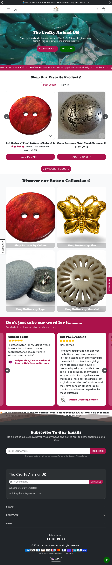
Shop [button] (9, 506)
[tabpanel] (56, 131)
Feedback (2, 247)
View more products (56, 169)
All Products (47, 48)
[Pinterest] (58, 539)
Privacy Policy (81, 456)
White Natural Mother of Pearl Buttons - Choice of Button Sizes (81, 143)
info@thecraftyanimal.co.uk (26, 493)
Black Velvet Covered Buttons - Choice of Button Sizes (30, 143)
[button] (8, 9)
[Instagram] (53, 539)
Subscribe (98, 451)
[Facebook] (48, 539)
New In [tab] (65, 84)
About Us (67, 48)
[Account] (15, 9)
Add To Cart (29, 157)
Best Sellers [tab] (49, 84)
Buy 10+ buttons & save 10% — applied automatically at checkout (45, 67)
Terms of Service (65, 456)
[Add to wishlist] (51, 136)
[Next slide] (105, 116)
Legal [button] (10, 523)
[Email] (63, 539)
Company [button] (12, 515)
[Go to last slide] (6, 116)
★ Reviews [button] (109, 285)
